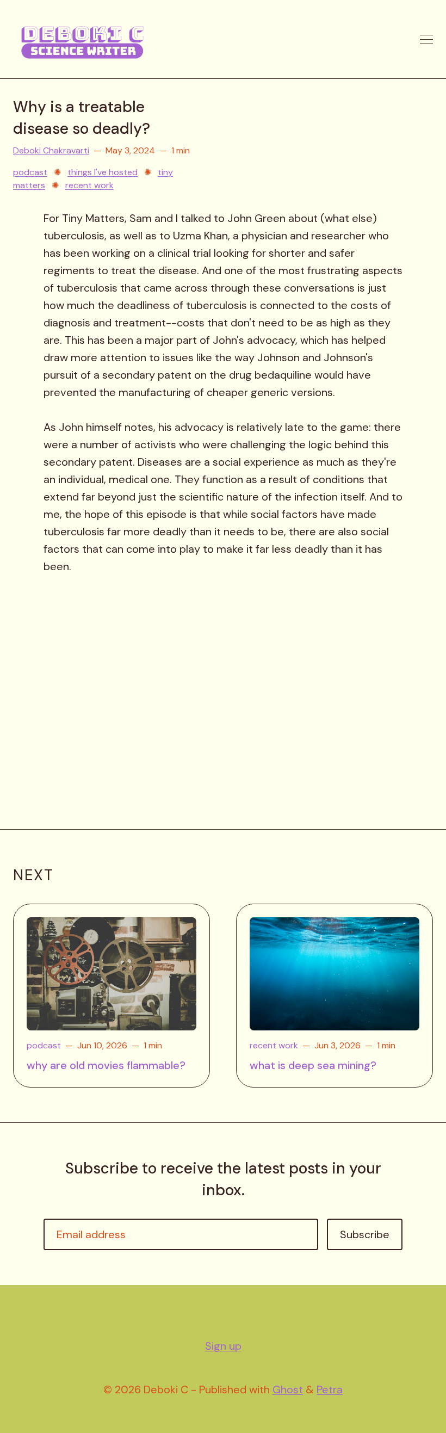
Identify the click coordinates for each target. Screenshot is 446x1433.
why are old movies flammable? (106, 1065)
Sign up (223, 1346)
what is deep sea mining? (313, 1065)
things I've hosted (102, 172)
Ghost (287, 1389)
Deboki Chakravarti (51, 150)
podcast (30, 172)
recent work (89, 185)
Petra (330, 1389)
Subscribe (364, 1234)
